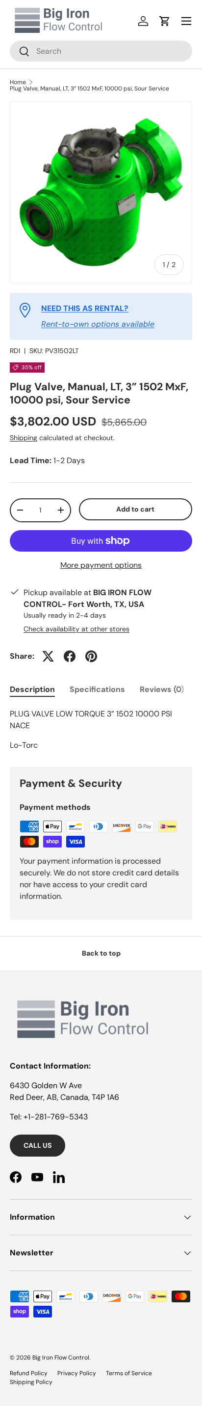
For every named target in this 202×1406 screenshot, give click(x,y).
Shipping (23, 437)
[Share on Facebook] (69, 656)
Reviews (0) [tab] (162, 689)
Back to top (101, 953)
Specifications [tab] (97, 689)
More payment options (101, 565)
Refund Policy (29, 1373)
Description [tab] (32, 689)
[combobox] (101, 51)
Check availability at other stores (76, 629)
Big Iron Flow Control (60, 1357)
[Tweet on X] (48, 656)
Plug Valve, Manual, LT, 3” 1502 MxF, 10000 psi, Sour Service (89, 88)
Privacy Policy (76, 1373)
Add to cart (135, 509)
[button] (165, 21)
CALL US (37, 1145)
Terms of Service (129, 1373)
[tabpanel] (101, 729)
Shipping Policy (31, 1382)
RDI (15, 350)
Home (18, 82)
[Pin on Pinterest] (91, 656)
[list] (101, 192)
